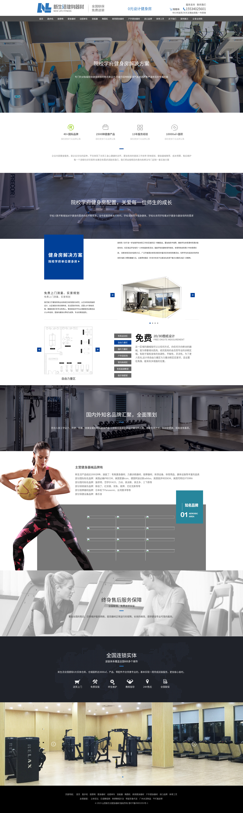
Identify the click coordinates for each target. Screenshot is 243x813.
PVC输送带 (158, 798)
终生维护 (112, 686)
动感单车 (84, 18)
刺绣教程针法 (118, 798)
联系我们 (201, 4)
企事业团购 (197, 18)
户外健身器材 (134, 18)
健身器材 (72, 18)
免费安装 (95, 686)
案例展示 (184, 18)
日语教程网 (105, 798)
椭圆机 (105, 18)
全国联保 (165, 686)
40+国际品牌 (71, 134)
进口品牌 (148, 18)
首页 (41, 18)
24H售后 (147, 686)
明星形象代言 (132, 798)
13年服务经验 (140, 134)
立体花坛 (95, 798)
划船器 (95, 18)
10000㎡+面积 (174, 134)
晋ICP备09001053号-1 (138, 803)
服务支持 (190, 4)
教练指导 (130, 686)
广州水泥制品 (145, 798)
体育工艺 (160, 18)
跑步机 (50, 18)
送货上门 (77, 686)
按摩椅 (60, 18)
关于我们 (172, 18)
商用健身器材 (118, 18)
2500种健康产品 (105, 134)
